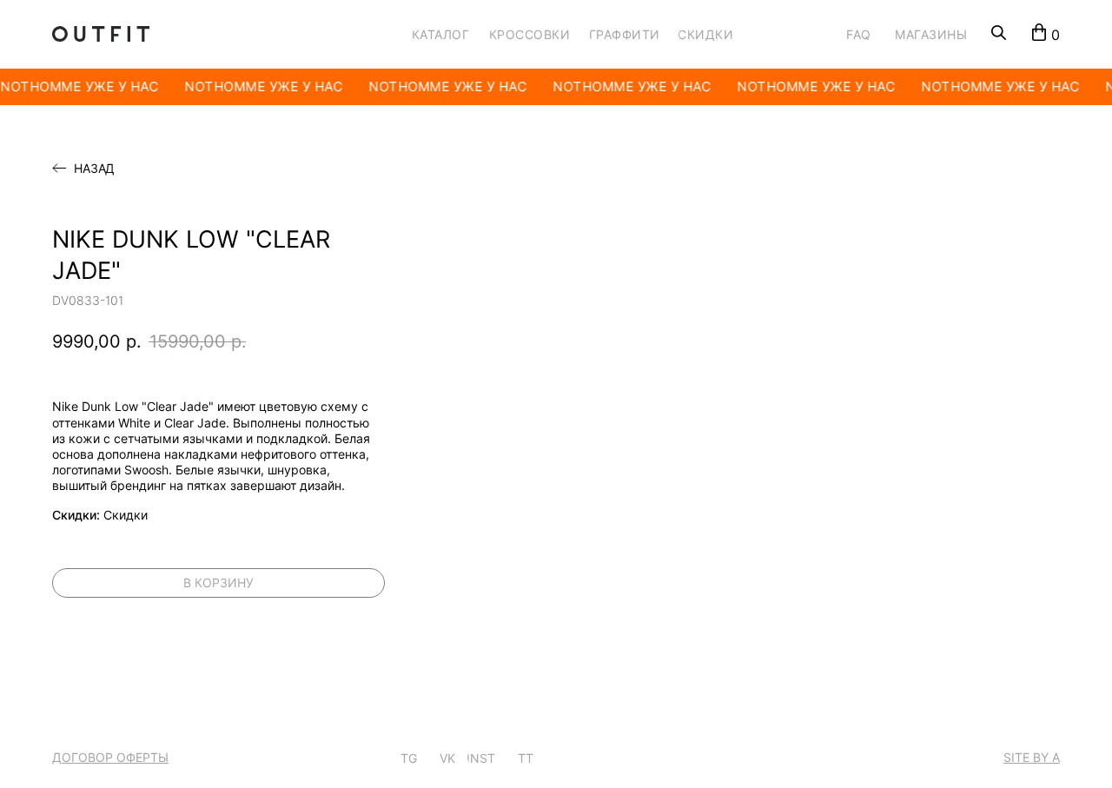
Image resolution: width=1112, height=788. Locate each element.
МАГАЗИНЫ (931, 34)
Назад (94, 168)
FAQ (858, 34)
